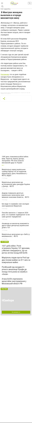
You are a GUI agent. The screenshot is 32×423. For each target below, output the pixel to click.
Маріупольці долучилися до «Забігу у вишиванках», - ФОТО (16, 235)
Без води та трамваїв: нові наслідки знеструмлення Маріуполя (15, 205)
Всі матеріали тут (16, 312)
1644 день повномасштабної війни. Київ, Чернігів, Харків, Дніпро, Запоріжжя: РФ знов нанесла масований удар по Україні (15, 160)
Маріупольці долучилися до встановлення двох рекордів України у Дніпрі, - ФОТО (16, 184)
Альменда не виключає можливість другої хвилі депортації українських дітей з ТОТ (15, 225)
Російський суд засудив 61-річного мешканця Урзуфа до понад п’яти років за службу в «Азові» (14, 270)
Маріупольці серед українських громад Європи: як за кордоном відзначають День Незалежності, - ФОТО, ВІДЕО (15, 172)
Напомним (5, 74)
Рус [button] (30, 3)
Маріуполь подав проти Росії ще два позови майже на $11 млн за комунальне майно (16, 259)
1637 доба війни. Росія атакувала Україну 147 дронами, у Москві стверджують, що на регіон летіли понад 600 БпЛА (16, 249)
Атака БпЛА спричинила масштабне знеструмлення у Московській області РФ (14, 281)
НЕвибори (8, 300)
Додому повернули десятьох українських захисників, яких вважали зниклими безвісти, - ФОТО (15, 195)
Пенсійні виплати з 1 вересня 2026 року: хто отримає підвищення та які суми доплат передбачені (16, 215)
